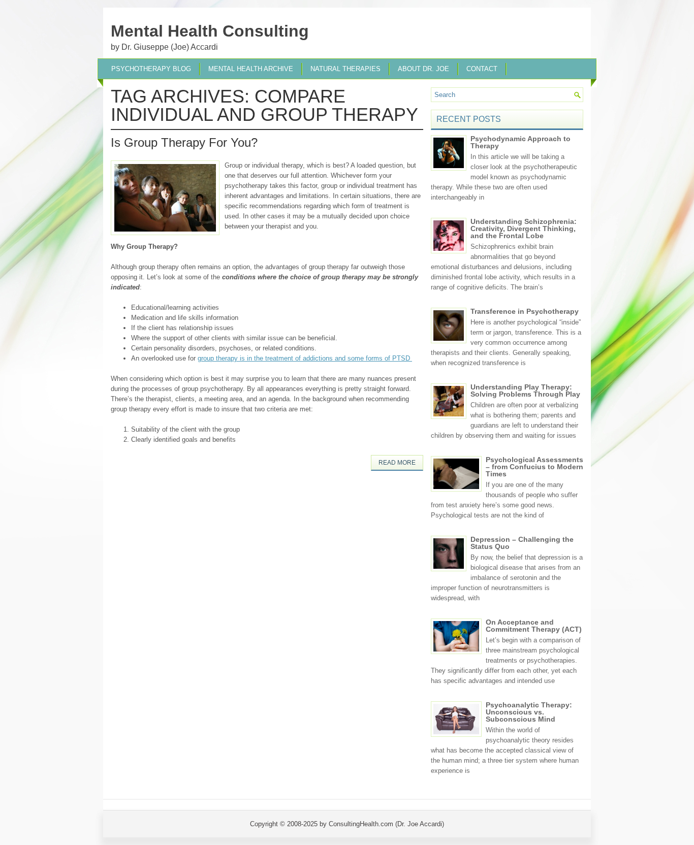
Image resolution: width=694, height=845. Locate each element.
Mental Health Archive (250, 69)
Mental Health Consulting (210, 31)
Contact (481, 69)
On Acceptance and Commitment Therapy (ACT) (534, 625)
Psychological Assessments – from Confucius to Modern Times (534, 467)
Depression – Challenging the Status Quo (522, 542)
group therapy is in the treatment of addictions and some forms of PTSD (305, 358)
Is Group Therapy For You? (184, 142)
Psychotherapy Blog (151, 69)
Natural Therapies (345, 69)
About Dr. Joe (423, 69)
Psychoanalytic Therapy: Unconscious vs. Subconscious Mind (529, 712)
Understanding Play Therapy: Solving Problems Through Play (525, 390)
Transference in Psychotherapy (524, 311)
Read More (397, 462)
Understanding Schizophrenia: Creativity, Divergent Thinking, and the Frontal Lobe (523, 228)
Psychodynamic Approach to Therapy (520, 142)
